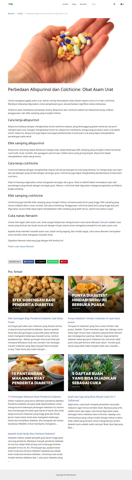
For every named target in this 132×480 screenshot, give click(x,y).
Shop (74, 4)
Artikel (65, 4)
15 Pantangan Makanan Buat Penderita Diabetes (34, 396)
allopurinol (94, 100)
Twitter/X (41, 261)
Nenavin (105, 222)
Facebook (29, 261)
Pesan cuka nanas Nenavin (21, 246)
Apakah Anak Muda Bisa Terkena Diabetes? (31, 433)
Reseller (83, 4)
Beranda (11, 13)
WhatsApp (53, 261)
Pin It (65, 261)
